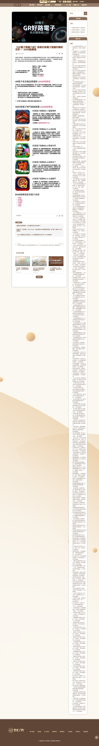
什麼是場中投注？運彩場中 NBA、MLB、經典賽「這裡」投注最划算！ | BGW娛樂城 (79, 449)
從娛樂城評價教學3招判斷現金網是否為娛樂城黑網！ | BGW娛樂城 (79, 532)
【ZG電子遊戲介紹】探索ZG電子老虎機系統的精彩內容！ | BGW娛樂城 (79, 396)
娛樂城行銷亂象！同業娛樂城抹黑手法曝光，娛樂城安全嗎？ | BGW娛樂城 (79, 499)
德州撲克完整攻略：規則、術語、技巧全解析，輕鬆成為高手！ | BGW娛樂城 (79, 578)
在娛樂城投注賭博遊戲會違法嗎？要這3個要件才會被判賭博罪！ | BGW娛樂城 (79, 444)
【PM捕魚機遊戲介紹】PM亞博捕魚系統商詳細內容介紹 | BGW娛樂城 (79, 320)
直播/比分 (76, 5)
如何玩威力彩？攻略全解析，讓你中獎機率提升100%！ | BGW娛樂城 (78, 604)
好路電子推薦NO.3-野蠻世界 (78, 32)
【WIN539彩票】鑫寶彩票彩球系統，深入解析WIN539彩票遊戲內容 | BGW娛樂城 (79, 379)
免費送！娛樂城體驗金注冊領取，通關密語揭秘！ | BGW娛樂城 (79, 480)
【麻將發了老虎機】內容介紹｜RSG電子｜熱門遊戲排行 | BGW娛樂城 (79, 663)
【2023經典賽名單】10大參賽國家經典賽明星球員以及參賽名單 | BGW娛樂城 (79, 214)
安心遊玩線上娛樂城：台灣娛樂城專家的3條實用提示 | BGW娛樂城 (79, 158)
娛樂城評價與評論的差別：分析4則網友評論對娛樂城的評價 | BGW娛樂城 (79, 509)
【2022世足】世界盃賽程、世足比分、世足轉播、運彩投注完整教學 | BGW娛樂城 (79, 219)
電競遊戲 (85, 731)
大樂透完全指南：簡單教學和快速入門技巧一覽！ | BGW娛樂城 (79, 599)
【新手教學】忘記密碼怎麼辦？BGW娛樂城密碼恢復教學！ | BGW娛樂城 (79, 700)
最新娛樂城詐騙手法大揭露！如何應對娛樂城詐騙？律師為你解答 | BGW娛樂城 (79, 536)
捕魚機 (39, 731)
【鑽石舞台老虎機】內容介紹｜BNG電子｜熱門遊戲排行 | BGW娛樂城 (79, 638)
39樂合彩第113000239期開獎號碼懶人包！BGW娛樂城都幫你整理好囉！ (79, 153)
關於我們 (31, 5)
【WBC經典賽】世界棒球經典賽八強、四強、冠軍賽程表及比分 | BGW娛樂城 (79, 180)
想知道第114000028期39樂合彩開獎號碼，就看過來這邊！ (79, 78)
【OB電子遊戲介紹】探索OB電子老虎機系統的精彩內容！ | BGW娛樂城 (79, 384)
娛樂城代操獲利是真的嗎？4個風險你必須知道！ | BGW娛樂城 (79, 527)
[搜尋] (85, 13)
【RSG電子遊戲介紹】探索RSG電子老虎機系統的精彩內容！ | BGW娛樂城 (79, 410)
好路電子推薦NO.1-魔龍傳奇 (78, 27)
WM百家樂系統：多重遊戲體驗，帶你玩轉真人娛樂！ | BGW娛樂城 (79, 349)
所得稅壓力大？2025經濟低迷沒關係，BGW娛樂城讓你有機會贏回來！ (79, 53)
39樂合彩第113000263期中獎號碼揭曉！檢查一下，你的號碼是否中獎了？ (79, 133)
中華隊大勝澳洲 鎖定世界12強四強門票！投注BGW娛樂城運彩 (79, 125)
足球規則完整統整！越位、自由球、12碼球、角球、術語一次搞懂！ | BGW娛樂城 (79, 263)
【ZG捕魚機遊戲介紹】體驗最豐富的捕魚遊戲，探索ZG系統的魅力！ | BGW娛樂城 (79, 324)
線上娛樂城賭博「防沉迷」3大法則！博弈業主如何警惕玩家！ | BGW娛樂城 (79, 434)
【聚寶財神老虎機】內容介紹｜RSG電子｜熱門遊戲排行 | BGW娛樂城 (79, 672)
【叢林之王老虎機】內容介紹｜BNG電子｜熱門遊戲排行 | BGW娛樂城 (79, 633)
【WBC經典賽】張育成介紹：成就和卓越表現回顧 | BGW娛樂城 (79, 192)
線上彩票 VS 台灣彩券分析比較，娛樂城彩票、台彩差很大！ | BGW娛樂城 (79, 682)
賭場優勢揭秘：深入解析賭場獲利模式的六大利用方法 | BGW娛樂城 (79, 459)
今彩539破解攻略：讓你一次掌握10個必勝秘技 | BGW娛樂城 (79, 590)
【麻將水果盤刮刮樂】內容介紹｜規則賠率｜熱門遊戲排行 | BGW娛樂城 (79, 562)
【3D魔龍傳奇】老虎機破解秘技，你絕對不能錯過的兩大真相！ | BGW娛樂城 (79, 609)
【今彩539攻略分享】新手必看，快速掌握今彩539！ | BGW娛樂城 (79, 595)
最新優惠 (47, 5)
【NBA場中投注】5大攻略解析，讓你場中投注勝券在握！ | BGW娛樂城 (79, 284)
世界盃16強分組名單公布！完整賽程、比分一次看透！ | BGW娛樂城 (79, 231)
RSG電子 (20, 202)
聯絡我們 (84, 5)
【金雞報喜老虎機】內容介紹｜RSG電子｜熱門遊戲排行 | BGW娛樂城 (79, 653)
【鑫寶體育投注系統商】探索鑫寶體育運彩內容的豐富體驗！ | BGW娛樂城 (79, 292)
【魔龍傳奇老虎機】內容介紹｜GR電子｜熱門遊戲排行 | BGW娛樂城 (79, 619)
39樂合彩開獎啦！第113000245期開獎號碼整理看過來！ (79, 148)
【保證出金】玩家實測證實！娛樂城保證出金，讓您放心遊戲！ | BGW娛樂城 (79, 489)
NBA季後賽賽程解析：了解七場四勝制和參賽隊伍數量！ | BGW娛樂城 (79, 274)
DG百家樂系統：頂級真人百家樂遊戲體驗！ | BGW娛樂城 (79, 375)
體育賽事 (62, 731)
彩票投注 (77, 731)
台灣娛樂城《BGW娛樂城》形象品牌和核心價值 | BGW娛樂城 (79, 504)
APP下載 (68, 5)
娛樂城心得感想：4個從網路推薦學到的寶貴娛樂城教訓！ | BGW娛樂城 (79, 163)
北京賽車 (70, 731)
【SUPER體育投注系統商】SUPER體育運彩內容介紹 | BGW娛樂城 (34, 234)
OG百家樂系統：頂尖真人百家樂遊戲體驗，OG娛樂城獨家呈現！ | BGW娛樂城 (79, 365)
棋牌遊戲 (54, 731)
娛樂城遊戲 (58, 5)
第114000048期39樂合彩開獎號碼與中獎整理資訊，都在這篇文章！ (39, 269)
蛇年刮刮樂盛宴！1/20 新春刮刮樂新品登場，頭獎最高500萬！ (79, 87)
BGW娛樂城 (40, 76)
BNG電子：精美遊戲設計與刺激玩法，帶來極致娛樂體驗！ (22, 269)
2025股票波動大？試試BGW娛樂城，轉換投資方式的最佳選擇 (56, 269)
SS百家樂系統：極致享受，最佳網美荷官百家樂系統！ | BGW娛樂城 (79, 344)
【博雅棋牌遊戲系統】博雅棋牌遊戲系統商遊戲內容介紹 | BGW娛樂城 (79, 334)
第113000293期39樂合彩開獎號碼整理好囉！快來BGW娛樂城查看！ (79, 112)
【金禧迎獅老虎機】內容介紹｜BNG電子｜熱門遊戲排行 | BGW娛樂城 (79, 643)
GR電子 (19, 206)
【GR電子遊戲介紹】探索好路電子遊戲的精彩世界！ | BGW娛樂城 (79, 400)
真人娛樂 (46, 731)
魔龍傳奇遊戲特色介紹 (43, 123)
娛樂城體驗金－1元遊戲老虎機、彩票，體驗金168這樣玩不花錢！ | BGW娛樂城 (79, 475)
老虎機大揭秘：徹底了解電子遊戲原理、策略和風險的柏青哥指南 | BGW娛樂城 (79, 574)
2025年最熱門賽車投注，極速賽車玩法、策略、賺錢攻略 (79, 48)
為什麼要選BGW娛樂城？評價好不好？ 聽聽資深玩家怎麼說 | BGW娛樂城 (79, 494)
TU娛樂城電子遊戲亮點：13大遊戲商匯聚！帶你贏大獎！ (79, 104)
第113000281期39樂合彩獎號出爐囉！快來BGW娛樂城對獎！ (79, 121)
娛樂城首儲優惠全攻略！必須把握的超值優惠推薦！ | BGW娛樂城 (79, 485)
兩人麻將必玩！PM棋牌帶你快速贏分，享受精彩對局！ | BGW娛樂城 (79, 557)
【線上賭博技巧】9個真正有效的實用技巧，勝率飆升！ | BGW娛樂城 (79, 454)
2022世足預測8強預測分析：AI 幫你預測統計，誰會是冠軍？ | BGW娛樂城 (79, 242)
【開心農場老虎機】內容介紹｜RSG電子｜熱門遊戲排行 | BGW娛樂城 (79, 667)
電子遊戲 (32, 731)
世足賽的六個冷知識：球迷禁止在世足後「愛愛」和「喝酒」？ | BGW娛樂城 (79, 252)
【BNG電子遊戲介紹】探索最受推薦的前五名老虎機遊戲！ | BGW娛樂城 (79, 405)
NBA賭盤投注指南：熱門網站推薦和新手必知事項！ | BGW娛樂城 (79, 279)
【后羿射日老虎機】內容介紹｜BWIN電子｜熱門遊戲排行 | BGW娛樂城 (79, 629)
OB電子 (19, 197)
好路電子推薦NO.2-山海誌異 (78, 30)
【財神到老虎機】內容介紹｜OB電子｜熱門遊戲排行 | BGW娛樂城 (79, 614)
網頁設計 (58, 741)
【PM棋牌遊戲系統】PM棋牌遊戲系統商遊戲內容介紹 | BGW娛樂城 (79, 329)
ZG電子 (20, 204)
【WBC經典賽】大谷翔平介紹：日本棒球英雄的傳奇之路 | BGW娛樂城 (79, 203)
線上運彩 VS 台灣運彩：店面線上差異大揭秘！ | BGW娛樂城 (79, 677)
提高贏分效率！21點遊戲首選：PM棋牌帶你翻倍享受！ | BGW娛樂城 (79, 553)
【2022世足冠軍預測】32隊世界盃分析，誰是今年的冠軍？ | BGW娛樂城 (79, 247)
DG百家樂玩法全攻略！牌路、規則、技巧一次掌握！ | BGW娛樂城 (79, 548)
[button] (39, 277)
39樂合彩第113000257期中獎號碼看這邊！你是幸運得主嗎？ (79, 138)
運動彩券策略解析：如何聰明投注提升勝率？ (29, 225)
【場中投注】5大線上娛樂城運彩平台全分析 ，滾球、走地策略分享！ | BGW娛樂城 (79, 439)
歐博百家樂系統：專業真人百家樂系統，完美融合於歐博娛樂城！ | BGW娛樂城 (79, 370)
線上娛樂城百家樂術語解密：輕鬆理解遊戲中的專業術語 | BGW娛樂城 (79, 464)
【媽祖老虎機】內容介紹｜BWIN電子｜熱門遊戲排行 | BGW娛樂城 (79, 624)
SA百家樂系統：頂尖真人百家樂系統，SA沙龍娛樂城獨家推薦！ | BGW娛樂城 (79, 360)
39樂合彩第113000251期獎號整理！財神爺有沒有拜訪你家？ (79, 143)
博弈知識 (39, 5)
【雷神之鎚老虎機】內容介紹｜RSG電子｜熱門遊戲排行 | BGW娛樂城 (79, 648)
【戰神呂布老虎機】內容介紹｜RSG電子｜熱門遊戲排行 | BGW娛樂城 (79, 658)
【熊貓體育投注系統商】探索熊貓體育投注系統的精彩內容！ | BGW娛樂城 (79, 302)
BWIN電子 (20, 201)
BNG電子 (20, 199)
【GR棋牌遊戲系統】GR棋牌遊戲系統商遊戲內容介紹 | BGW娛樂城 (79, 339)
